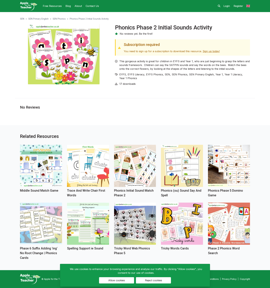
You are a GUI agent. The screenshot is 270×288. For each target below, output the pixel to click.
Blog (68, 6)
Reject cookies (153, 280)
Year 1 (219, 74)
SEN (22, 18)
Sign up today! (211, 51)
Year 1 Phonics (128, 78)
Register (238, 6)
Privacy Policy (229, 279)
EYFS (122, 74)
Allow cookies (116, 280)
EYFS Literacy (136, 74)
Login (226, 6)
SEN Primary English (38, 18)
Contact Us (92, 6)
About (78, 6)
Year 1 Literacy (233, 74)
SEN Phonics (59, 18)
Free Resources (52, 6)
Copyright (245, 279)
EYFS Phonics (154, 74)
